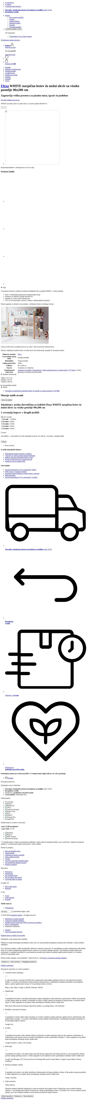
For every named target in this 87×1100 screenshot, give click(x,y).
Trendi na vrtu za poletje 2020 (15, 461)
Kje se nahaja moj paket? (13, 877)
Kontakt (12, 25)
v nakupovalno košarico (13, 6)
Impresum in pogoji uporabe (14, 919)
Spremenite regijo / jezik (21, 911)
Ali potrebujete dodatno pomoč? (16, 863)
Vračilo (11, 19)
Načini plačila (9, 853)
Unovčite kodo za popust (13, 879)
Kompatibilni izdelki (9, 385)
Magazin (8, 888)
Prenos (5, 387)
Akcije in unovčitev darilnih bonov (16, 861)
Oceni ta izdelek (7, 400)
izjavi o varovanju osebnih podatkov (55, 958)
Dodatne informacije (9, 374)
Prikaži (4, 442)
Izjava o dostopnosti (11, 924)
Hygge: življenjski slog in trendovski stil (18, 459)
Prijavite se (8, 872)
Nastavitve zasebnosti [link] (12, 926)
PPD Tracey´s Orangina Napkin (16, 472)
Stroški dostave (14, 21)
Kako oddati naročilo (12, 857)
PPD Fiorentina (10, 475)
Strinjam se (5, 962)
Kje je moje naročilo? (16, 17)
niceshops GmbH (16, 915)
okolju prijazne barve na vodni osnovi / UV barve (59, 370)
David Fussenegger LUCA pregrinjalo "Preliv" (21, 470)
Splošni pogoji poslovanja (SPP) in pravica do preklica (23, 922)
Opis (4, 287)
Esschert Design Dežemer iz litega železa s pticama (22, 473)
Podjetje (8, 930)
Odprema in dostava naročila (14, 855)
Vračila (7, 859)
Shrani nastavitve (7, 1096)
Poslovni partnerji (11, 864)
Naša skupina (9, 897)
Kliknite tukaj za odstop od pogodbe (13, 935)
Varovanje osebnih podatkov (14, 921)
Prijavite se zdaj (10, 47)
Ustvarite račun (10, 54)
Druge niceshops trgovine (13, 932)
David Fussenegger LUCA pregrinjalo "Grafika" (21, 477)
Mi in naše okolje (11, 886)
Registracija (9, 874)
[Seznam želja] (6, 58)
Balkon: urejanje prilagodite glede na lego (19, 457)
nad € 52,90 (28, 10)
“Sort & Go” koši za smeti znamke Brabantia (20, 456)
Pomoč (7, 15)
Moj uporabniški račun (12, 851)
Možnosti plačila (14, 23)
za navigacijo (9, 2)
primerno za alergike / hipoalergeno (29, 370)
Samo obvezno (15, 962)
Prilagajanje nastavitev (29, 962)
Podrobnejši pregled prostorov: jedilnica (18, 454)
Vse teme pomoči (15, 27)
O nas (7, 896)
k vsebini (8, 4)
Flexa (5, 86)
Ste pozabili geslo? (11, 875)
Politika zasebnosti (7, 965)
